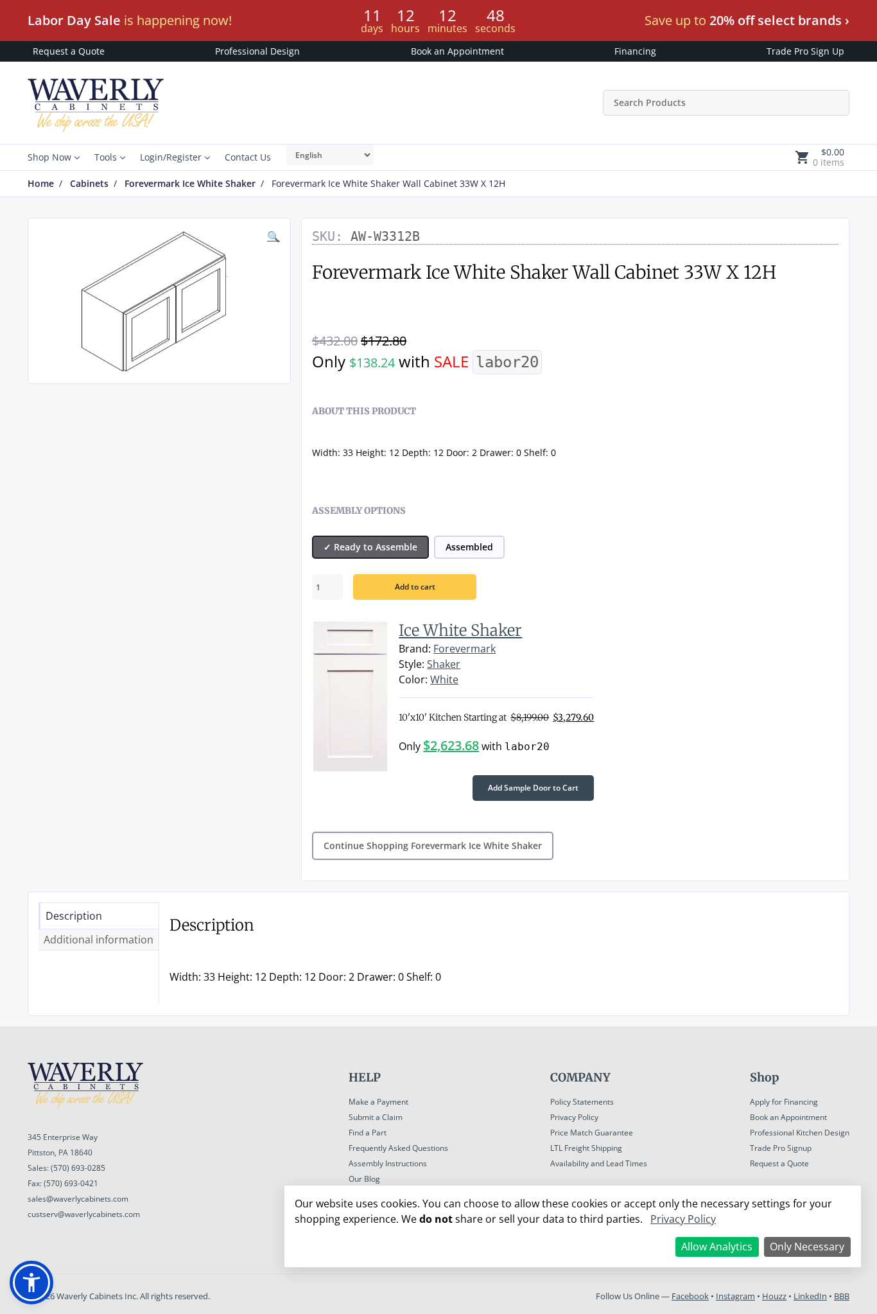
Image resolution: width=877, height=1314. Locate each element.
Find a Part (367, 1132)
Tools (105, 157)
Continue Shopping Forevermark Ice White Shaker (433, 845)
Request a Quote (69, 51)
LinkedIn (810, 1296)
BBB (841, 1296)
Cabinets (89, 183)
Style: (411, 664)
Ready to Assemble (375, 547)
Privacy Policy (574, 1117)
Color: (413, 679)
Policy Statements (582, 1101)
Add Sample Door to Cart (533, 787)
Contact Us (248, 157)
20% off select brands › (779, 20)
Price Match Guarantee (591, 1132)
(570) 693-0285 (78, 1167)
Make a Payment (378, 1101)
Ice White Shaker (460, 630)
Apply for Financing (784, 1101)
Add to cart (415, 586)
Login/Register (171, 157)
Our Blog (364, 1178)
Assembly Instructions (388, 1163)
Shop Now (49, 157)
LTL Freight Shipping (586, 1148)
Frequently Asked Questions (398, 1148)
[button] (31, 1282)
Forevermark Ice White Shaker (190, 183)
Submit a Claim (376, 1117)
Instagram (735, 1296)
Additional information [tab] (98, 940)
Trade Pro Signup (781, 1148)
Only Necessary (807, 1247)
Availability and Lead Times (598, 1163)
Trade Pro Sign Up (805, 51)
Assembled (469, 547)
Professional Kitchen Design (799, 1132)
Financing (635, 51)
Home (41, 183)
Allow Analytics (716, 1247)
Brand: (415, 649)
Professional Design (257, 51)
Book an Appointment (457, 51)
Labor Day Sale (74, 20)
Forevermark (464, 649)
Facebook (690, 1296)
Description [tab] (74, 916)
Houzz (774, 1296)
